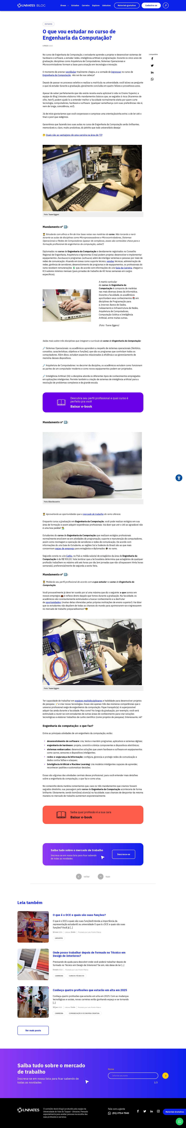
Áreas (63, 5)
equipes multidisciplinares (88, 700)
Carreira (85, 5)
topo (108, 876)
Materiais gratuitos (127, 5)
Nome (111, 1069)
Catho (69, 556)
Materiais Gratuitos (175, 1112)
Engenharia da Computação (57, 75)
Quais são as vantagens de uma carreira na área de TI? (74, 135)
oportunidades (53, 602)
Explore (96, 5)
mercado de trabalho (93, 514)
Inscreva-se (123, 854)
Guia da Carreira (124, 267)
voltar (87, 876)
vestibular (71, 72)
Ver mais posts (33, 1030)
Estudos (75, 5)
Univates (106, 5)
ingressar (116, 72)
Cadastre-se (151, 5)
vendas (110, 261)
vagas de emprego (64, 548)
